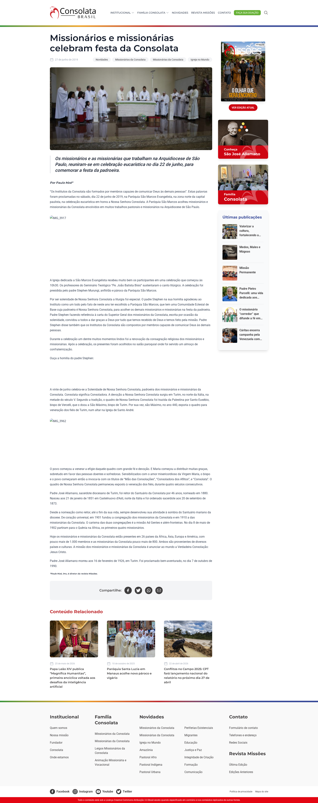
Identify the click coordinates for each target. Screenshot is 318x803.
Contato (224, 12)
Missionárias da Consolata (168, 59)
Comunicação (193, 772)
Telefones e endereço (243, 735)
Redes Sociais (238, 742)
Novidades (180, 12)
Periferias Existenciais (198, 728)
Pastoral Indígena (150, 764)
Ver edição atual (243, 107)
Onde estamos (59, 757)
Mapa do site (261, 791)
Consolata (56, 750)
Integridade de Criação (198, 757)
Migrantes (190, 735)
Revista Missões (203, 12)
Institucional (120, 12)
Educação (190, 742)
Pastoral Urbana (149, 772)
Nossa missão (59, 735)
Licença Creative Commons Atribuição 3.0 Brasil (130, 800)
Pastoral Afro (148, 757)
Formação (191, 764)
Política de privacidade (241, 791)
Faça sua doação (247, 12)
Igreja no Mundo (200, 59)
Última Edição (238, 764)
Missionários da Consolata (130, 59)
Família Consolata (151, 12)
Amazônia (146, 750)
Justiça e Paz (193, 750)
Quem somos (58, 728)
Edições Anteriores (241, 772)
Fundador (56, 742)
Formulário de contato (243, 728)
